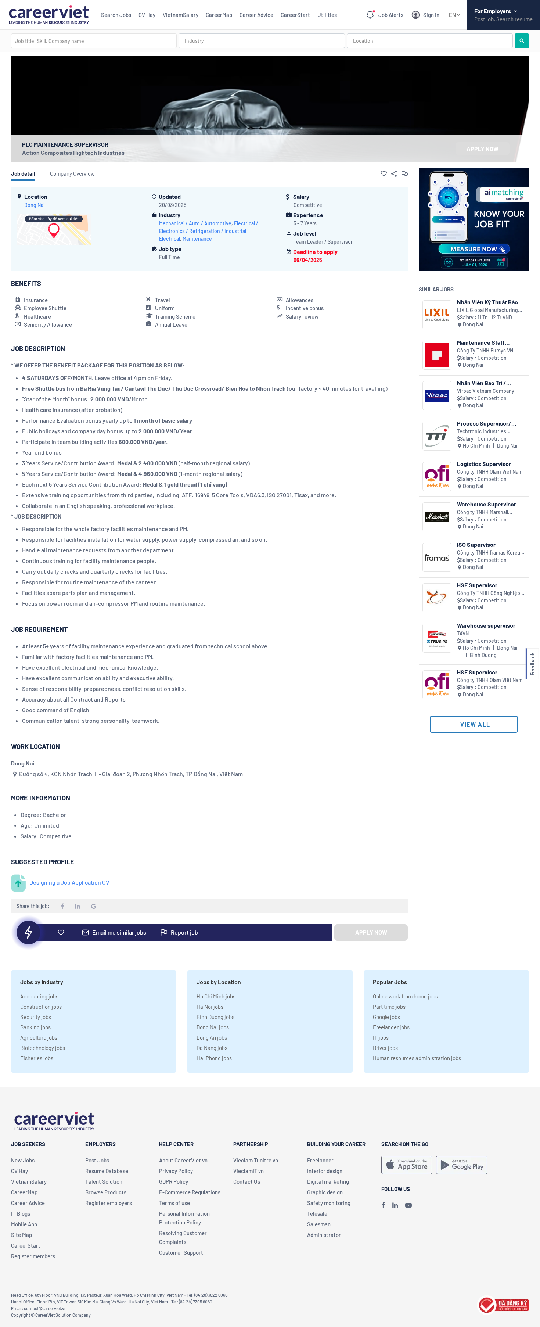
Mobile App (24, 1224)
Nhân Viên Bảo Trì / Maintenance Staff (481, 382)
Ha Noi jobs (210, 1006)
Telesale (317, 1213)
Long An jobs (212, 1037)
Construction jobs (41, 1006)
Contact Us (246, 1181)
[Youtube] (408, 1205)
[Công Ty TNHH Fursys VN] (437, 355)
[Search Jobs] (522, 40)
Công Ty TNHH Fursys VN (485, 350)
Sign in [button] (431, 14)
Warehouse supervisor (486, 625)
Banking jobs (35, 1027)
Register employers (108, 1202)
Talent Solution (103, 1181)
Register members (33, 1256)
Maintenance (197, 239)
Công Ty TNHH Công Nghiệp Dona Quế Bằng (488, 593)
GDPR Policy (173, 1181)
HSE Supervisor (477, 584)
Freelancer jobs (391, 1027)
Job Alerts (390, 14)
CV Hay (146, 14)
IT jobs (381, 1037)
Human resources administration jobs (417, 1058)
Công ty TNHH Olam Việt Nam (490, 472)
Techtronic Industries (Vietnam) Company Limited (489, 431)
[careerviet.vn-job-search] (406, 1165)
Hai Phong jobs (214, 1058)
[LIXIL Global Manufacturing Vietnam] (437, 315)
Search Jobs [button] (116, 14)
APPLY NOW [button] (482, 148)
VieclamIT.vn (248, 1171)
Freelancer (320, 1160)
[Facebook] (383, 1205)
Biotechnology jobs (42, 1047)
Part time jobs (389, 1006)
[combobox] (94, 40)
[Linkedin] (395, 1205)
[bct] (503, 1304)
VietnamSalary (180, 14)
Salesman (319, 1224)
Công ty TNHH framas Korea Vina (488, 552)
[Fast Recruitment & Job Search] (49, 13)
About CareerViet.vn (183, 1160)
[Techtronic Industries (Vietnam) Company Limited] (437, 436)
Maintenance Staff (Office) (481, 342)
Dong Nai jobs (213, 1027)
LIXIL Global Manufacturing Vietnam (487, 310)
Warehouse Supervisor (486, 504)
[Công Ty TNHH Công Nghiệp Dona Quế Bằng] (437, 598)
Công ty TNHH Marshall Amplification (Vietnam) (484, 512)
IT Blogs (20, 1213)
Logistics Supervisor (484, 463)
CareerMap (219, 14)
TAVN (463, 633)
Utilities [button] (327, 14)
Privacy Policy (176, 1171)
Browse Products (105, 1192)
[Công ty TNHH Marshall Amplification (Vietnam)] (437, 517)
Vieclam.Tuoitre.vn (255, 1160)
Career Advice (256, 14)
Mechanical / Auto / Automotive (195, 223)
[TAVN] (437, 638)
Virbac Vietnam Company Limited (485, 391)
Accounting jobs (39, 996)
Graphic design (325, 1192)
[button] (384, 173)
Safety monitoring (328, 1202)
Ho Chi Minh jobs (216, 996)
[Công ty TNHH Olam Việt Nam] (437, 476)
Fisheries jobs (36, 1058)
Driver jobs (385, 1047)
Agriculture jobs (38, 1037)
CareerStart (295, 14)
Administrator (324, 1234)
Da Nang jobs (212, 1047)
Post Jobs (97, 1160)
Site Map (21, 1234)
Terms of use (174, 1202)
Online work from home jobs (405, 996)
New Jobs (23, 1160)
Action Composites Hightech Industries (73, 152)
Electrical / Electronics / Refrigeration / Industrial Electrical (208, 231)
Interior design (324, 1171)
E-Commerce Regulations (189, 1192)
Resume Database (106, 1171)
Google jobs (386, 1017)
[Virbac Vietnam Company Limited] (437, 395)
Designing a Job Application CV (69, 882)
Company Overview (72, 173)
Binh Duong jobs (215, 1017)
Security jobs (35, 1017)
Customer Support (181, 1252)
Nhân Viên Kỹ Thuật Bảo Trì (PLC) (487, 301)
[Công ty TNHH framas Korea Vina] (437, 557)
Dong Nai (34, 205)
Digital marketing (328, 1181)
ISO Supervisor (476, 544)
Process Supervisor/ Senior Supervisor (484, 423)
